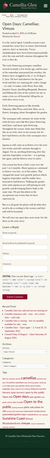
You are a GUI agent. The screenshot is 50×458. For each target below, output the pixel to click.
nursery (42, 388)
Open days (21, 396)
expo (25, 383)
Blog (11, 15)
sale (40, 415)
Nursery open (9, 392)
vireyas (25, 423)
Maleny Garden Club (17, 389)
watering (5, 427)
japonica (32, 386)
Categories (6, 362)
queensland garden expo (14, 414)
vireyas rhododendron (38, 424)
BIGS (4, 379)
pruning (9, 411)
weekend (12, 427)
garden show (24, 385)
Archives (5, 348)
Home (4, 15)
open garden (35, 396)
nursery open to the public (30, 392)
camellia (18, 379)
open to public (18, 402)
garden (36, 383)
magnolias (6, 389)
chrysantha (10, 382)
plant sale (29, 407)
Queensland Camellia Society (35, 411)
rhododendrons (32, 414)
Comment (6, 264)
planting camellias (17, 407)
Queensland (19, 411)
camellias (28, 377)
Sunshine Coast (13, 418)
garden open (15, 386)
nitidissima (35, 389)
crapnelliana (19, 382)
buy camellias (10, 379)
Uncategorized (22, 15)
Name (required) (9, 233)
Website (5, 253)
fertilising (31, 383)
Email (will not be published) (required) (18, 243)
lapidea (38, 386)
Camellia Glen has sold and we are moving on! (26, 310)
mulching (27, 389)
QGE (13, 411)
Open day (7, 396)
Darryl (16, 36)
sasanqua (45, 415)
